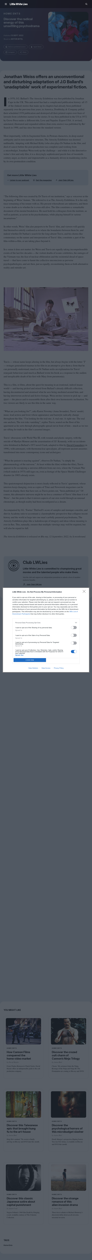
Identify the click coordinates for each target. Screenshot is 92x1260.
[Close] (85, 592)
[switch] (74, 627)
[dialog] (46, 630)
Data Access (46, 668)
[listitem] (46, 622)
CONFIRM (30, 660)
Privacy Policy (59, 668)
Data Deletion (33, 668)
